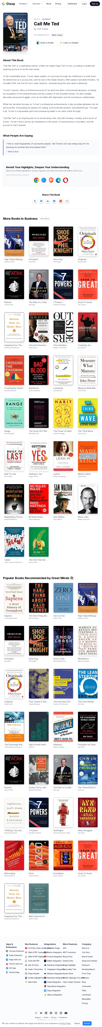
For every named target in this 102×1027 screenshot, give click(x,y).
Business (46, 19)
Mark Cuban (57, 35)
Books (37, 19)
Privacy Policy (65, 1023)
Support (38, 1017)
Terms (46, 1017)
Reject (77, 1023)
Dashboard (72, 4)
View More (44, 219)
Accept (87, 1023)
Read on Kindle (47, 43)
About (48, 4)
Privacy (53, 1017)
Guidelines (63, 1017)
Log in (84, 4)
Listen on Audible (70, 43)
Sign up (95, 4)
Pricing (58, 4)
